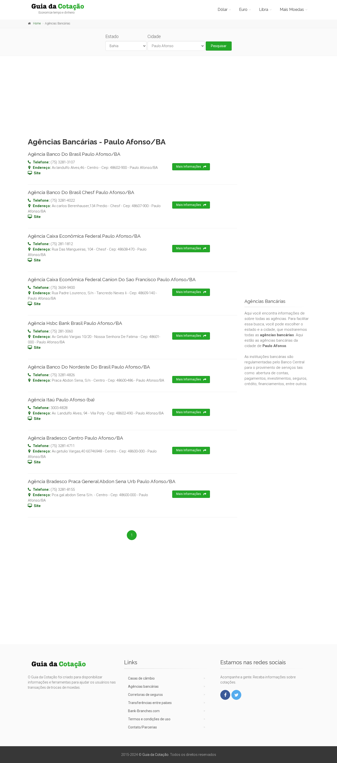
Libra (263, 9)
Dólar (222, 9)
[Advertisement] (168, 95)
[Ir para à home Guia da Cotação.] (60, 6)
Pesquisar (218, 46)
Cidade (154, 36)
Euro (243, 9)
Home (37, 23)
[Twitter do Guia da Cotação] (236, 695)
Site (37, 173)
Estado (112, 36)
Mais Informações (188, 166)
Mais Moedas (292, 9)
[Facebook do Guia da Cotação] (225, 695)
